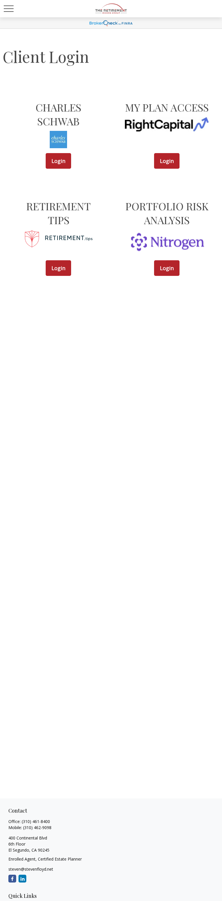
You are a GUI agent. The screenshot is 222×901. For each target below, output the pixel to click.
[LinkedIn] (22, 879)
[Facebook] (12, 879)
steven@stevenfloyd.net (30, 869)
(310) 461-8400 (36, 821)
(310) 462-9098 (37, 827)
